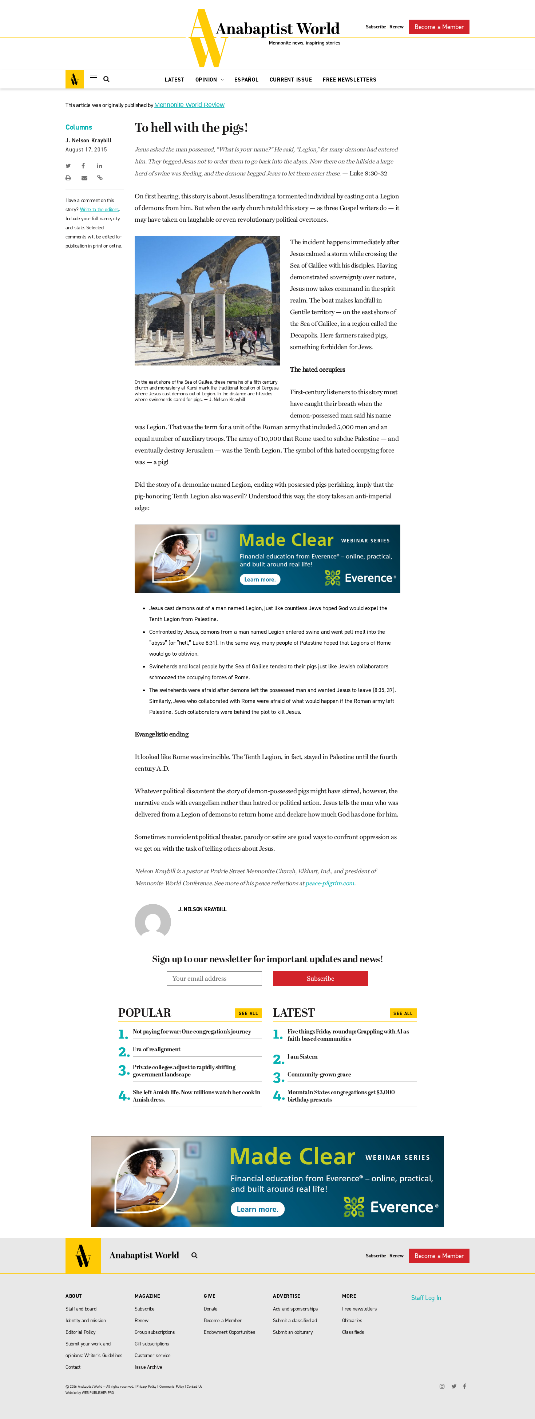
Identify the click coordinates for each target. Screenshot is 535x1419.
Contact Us (194, 1386)
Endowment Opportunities (229, 1332)
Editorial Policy (81, 1332)
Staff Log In (426, 1297)
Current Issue (291, 79)
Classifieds (353, 1332)
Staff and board (81, 1308)
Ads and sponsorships (295, 1308)
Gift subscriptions (152, 1343)
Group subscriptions (155, 1332)
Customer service (153, 1355)
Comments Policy (171, 1386)
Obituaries (352, 1320)
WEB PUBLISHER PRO (98, 1392)
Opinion (207, 79)
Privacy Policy (146, 1386)
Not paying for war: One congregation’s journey (192, 1032)
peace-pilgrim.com (329, 883)
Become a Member (439, 27)
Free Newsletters (349, 79)
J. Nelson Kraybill (89, 140)
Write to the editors (99, 209)
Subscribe (376, 26)
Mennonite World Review (189, 104)
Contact (73, 1367)
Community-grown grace (319, 1075)
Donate (211, 1308)
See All (248, 1013)
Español (246, 79)
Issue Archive (148, 1367)
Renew (396, 26)
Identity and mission (86, 1320)
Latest (175, 79)
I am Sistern (303, 1057)
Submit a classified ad (295, 1320)
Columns (79, 127)
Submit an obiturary (293, 1332)
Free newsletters (359, 1308)
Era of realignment (157, 1050)
